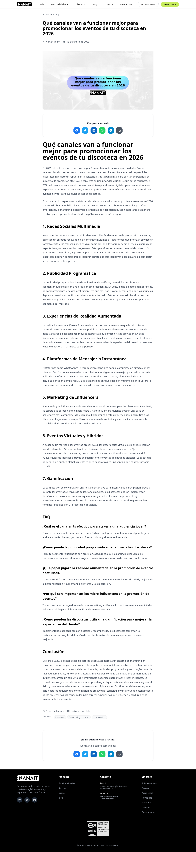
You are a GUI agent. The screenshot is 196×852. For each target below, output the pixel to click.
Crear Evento (170, 4)
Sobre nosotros (149, 783)
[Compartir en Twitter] (85, 130)
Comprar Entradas (148, 4)
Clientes (79, 4)
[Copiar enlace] (119, 130)
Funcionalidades (58, 4)
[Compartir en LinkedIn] (94, 130)
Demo (62, 792)
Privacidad (147, 797)
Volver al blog (52, 14)
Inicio (41, 4)
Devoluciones (148, 812)
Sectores (63, 788)
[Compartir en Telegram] (111, 130)
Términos (146, 802)
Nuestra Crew (126, 4)
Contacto (109, 4)
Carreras (146, 788)
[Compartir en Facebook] (76, 130)
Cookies (146, 807)
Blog (95, 4)
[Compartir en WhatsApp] (102, 130)
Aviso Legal (147, 792)
